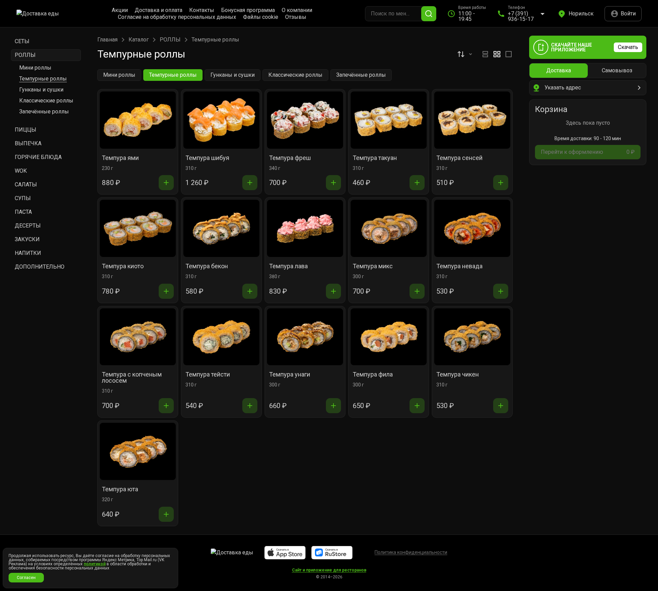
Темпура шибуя (207, 158)
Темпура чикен (457, 374)
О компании (297, 10)
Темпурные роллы (43, 78)
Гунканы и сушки (41, 89)
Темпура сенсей (459, 158)
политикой (95, 564)
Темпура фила (373, 374)
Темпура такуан (375, 158)
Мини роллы (35, 67)
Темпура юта (120, 489)
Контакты (201, 10)
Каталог (139, 39)
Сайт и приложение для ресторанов (329, 570)
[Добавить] (166, 182)
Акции (120, 10)
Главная (107, 39)
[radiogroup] (497, 54)
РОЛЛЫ (170, 39)
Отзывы (295, 17)
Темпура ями (120, 158)
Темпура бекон (206, 266)
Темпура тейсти (207, 374)
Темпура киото (123, 266)
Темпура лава (288, 266)
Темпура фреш (290, 158)
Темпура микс (373, 266)
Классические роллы (46, 100)
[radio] (485, 54)
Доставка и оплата (158, 10)
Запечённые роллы (44, 111)
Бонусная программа (248, 10)
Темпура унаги (289, 374)
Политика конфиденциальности (411, 552)
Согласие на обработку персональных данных (177, 17)
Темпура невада (459, 266)
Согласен (26, 577)
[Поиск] (428, 13)
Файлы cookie (260, 17)
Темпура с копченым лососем (132, 377)
